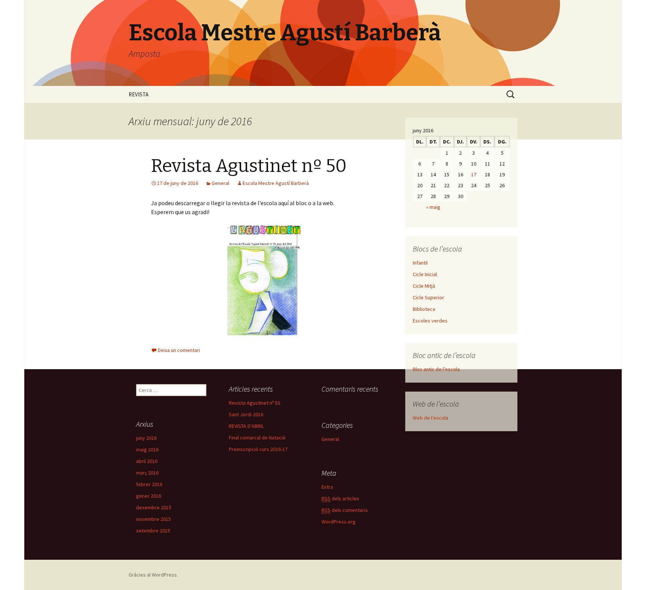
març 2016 (147, 472)
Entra (327, 487)
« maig (433, 207)
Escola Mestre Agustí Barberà (276, 183)
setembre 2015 (153, 530)
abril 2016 (146, 461)
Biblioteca (424, 309)
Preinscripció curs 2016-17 (258, 449)
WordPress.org (339, 521)
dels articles (340, 498)
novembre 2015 (153, 519)
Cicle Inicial (425, 274)
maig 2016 (147, 449)
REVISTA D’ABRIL (246, 426)
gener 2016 (148, 495)
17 (473, 174)
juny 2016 (146, 438)
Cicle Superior (428, 297)
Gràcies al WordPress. (153, 574)
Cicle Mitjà (424, 285)
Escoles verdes (430, 320)
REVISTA (138, 94)
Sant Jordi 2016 (246, 414)
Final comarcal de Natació (257, 437)
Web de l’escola (430, 417)
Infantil (420, 262)
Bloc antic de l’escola (436, 369)
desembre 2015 (153, 507)
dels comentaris (345, 510)
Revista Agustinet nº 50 (249, 166)
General (220, 183)
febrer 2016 (149, 484)
